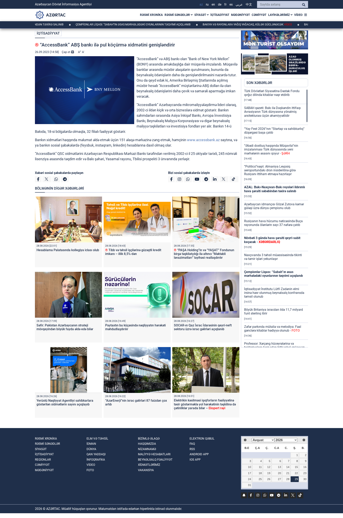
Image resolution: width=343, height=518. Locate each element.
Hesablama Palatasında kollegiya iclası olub (68, 250)
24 (249, 479)
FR (225, 4)
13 (279, 467)
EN (213, 4)
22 (296, 473)
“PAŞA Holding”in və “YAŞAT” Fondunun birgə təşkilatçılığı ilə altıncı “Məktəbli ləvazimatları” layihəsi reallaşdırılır (204, 253)
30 (304, 479)
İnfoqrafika (96, 459)
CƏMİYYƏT (259, 15)
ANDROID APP (199, 454)
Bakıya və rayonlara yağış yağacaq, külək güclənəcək (223, 24)
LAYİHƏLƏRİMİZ (279, 15)
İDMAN (91, 444)
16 (304, 467)
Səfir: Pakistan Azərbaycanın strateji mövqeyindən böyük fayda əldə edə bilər (65, 327)
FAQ (192, 444)
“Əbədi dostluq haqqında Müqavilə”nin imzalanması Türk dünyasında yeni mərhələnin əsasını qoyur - (271, 149)
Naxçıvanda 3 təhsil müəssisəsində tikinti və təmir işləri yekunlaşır (273, 257)
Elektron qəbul (202, 438)
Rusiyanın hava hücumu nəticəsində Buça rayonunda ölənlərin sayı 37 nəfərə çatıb (273, 223)
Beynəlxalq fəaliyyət (155, 459)
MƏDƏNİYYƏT (240, 15)
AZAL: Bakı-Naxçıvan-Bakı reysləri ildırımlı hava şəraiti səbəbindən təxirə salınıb (274, 189)
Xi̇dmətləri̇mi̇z (149, 465)
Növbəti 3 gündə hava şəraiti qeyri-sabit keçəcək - (272, 240)
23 (304, 473)
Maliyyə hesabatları (154, 454)
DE (219, 4)
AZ (201, 4)
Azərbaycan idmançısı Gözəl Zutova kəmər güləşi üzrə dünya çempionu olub (274, 206)
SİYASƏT (200, 15)
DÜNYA (91, 449)
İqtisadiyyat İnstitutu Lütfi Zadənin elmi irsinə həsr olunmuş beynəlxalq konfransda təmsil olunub (274, 292)
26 (268, 479)
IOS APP (195, 459)
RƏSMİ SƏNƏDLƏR (178, 15)
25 (260, 479)
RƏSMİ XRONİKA (151, 15)
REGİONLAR (43, 459)
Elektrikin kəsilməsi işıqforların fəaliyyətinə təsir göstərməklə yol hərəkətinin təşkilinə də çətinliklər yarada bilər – (205, 404)
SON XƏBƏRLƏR (259, 83)
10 (249, 467)
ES (231, 4)
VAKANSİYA (146, 470)
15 (296, 467)
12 (268, 467)
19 (268, 473)
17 (249, 473)
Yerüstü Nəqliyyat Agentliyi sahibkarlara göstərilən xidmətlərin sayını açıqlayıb (65, 402)
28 (287, 479)
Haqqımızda (147, 444)
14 (287, 467)
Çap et (66, 52)
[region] (276, 218)
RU (207, 4)
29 (296, 479)
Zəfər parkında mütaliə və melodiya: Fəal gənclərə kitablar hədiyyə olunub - (272, 328)
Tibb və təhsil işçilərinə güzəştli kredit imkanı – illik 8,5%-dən (133, 252)
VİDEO (298, 15)
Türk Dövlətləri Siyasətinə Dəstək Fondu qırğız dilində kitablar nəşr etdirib (272, 93)
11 (260, 467)
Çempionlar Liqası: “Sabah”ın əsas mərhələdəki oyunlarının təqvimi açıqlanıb (109, 24)
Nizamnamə (147, 449)
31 (249, 485)
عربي (239, 4)
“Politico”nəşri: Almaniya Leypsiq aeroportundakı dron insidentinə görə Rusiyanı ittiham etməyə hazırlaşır (270, 170)
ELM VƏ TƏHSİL (97, 438)
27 (279, 479)
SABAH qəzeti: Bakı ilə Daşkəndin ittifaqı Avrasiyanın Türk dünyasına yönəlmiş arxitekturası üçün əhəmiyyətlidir (272, 111)
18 (260, 473)
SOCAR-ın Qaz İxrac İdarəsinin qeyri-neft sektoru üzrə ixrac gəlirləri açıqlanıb (203, 327)
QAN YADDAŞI (96, 454)
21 (287, 473)
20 (279, 473)
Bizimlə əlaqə (149, 438)
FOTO (90, 470)
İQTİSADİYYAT (219, 15)
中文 (249, 4)
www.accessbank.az (203, 140)
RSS (192, 449)
